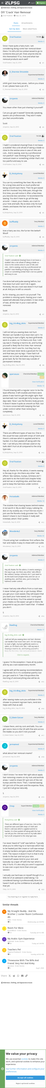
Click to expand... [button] (23, 655)
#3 (43, 127)
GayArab (11, 941)
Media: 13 (40, 386)
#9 (43, 415)
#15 (43, 682)
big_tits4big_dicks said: (13, 635)
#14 (43, 616)
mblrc (9, 920)
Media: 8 (41, 749)
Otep (4, 889)
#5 (43, 213)
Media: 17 (40, 630)
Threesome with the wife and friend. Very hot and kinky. (23, 962)
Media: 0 (41, 41)
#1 (43, 63)
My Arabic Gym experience (21, 938)
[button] (2, 3)
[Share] (40, 63)
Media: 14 (40, 501)
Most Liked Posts (30, 29)
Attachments (26, 23)
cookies (24, 1059)
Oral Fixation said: (11, 256)
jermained (6, 757)
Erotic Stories (17, 920)
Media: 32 (40, 536)
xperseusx (6, 415)
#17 (43, 735)
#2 (43, 89)
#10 (43, 453)
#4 (43, 164)
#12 (43, 522)
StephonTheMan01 (14, 952)
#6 (43, 237)
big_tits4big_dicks (9, 365)
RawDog (6, 681)
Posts (16, 23)
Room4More (12, 930)
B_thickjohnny (8, 212)
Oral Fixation (8, 15)
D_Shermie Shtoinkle (10, 89)
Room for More (15, 927)
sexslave (11, 966)
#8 (43, 365)
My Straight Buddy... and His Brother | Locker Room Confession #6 (25, 914)
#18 (43, 757)
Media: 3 (41, 226)
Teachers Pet (14, 949)
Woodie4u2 (7, 546)
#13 (43, 546)
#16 (43, 708)
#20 (43, 889)
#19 (43, 797)
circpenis (6, 127)
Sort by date (14, 29)
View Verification (38, 382)
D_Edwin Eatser (8, 735)
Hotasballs (6, 522)
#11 (43, 487)
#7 (43, 314)
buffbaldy (6, 237)
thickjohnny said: (11, 820)
